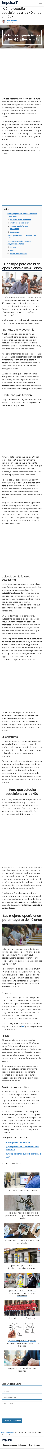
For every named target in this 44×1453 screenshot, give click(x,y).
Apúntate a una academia (20, 219)
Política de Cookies (25, 1445)
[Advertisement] (22, 73)
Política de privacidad (9, 1445)
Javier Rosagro (12, 21)
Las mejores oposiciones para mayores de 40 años (19, 242)
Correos (13, 247)
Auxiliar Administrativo (18, 254)
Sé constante (15, 232)
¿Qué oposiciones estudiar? (18, 1142)
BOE (23, 1026)
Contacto (37, 1445)
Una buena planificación (19, 223)
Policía (12, 250)
